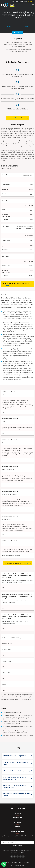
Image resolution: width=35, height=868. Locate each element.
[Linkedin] (20, 856)
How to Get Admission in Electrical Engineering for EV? (17, 778)
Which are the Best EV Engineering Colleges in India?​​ (17, 786)
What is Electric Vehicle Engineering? (17, 755)
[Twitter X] (14, 856)
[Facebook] (11, 856)
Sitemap (6, 862)
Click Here (6, 285)
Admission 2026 (23, 1)
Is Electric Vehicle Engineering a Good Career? (17, 763)
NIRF (13, 1)
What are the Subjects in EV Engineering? (17, 770)
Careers (17, 1)
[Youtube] (17, 856)
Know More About (16, 118)
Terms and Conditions (23, 862)
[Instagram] (23, 856)
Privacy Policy (13, 862)
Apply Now (17, 33)
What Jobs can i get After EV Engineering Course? (17, 795)
